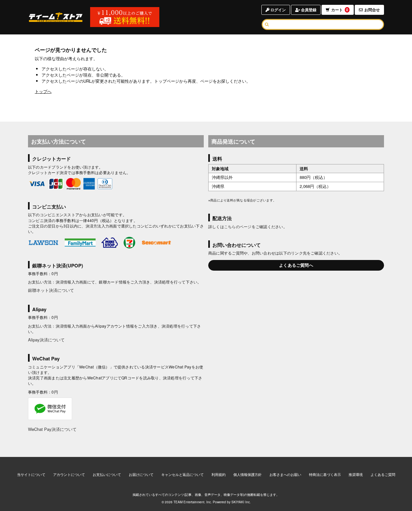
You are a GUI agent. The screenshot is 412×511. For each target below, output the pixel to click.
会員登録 (308, 10)
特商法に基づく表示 (325, 474)
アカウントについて (69, 474)
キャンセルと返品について (182, 474)
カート (339, 10)
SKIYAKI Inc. (241, 502)
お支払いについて (107, 474)
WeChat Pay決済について (52, 429)
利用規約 (218, 474)
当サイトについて (31, 474)
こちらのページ (238, 226)
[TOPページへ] (55, 17)
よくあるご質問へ (296, 265)
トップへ (43, 91)
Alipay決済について (46, 340)
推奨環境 (356, 474)
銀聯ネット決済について (51, 290)
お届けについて (141, 474)
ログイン (277, 10)
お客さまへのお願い (285, 474)
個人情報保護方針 (247, 474)
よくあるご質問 (382, 474)
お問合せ (372, 10)
